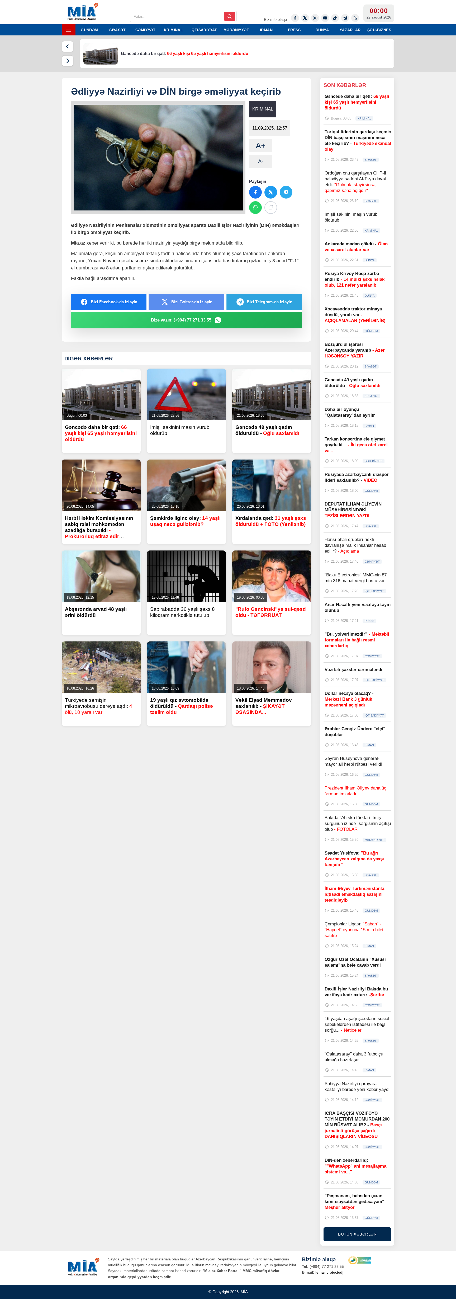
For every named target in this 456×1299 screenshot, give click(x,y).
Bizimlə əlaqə (275, 19)
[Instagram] (315, 18)
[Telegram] (345, 18)
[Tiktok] (335, 18)
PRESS (294, 30)
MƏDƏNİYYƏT (236, 30)
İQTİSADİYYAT (204, 30)
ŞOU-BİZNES (379, 30)
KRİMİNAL (173, 30)
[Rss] (355, 18)
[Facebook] (295, 18)
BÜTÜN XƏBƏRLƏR (357, 1234)
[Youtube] (325, 18)
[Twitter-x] (305, 18)
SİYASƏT (117, 30)
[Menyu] (68, 29)
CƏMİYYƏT (145, 30)
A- (260, 161)
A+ (261, 145)
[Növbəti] (67, 60)
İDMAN (266, 30)
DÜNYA (322, 30)
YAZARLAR (350, 30)
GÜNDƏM (89, 30)
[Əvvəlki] (67, 46)
